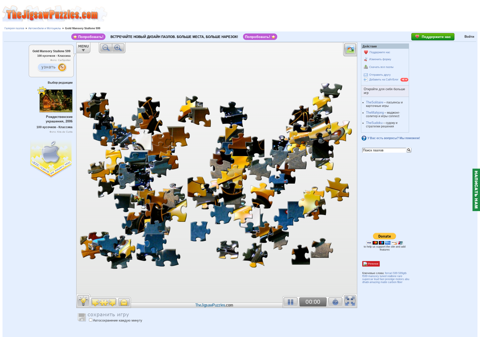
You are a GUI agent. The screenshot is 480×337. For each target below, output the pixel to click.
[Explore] (51, 67)
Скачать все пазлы (381, 66)
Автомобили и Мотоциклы (44, 28)
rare (399, 276)
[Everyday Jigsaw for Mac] (51, 158)
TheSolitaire (374, 102)
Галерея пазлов (14, 28)
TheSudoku (374, 123)
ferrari (388, 273)
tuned (383, 276)
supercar (367, 279)
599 (395, 273)
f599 (365, 276)
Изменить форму (380, 59)
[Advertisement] (294, 13)
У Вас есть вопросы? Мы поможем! (394, 138)
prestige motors (394, 279)
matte (383, 282)
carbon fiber (395, 282)
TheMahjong (375, 112)
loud (376, 279)
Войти (469, 36)
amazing (375, 282)
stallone (391, 276)
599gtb (402, 273)
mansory (373, 276)
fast (382, 279)
